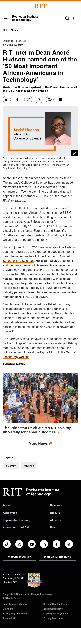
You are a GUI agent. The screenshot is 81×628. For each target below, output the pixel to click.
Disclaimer (9, 608)
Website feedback (19, 556)
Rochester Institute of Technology (25, 18)
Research (56, 505)
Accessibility (10, 618)
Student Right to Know (55, 604)
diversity (11, 466)
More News (38, 443)
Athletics (56, 520)
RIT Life (55, 512)
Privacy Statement (53, 618)
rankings (29, 466)
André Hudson (12, 178)
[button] (5, 18)
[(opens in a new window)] (7, 544)
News (14, 30)
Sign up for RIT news (57, 556)
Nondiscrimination (53, 608)
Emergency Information (15, 613)
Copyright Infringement (55, 613)
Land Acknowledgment (15, 604)
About (7, 505)
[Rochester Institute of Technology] (40, 6)
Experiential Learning (16, 520)
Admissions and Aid (16, 527)
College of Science (34, 182)
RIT (5, 30)
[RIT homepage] (31, 492)
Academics (10, 512)
